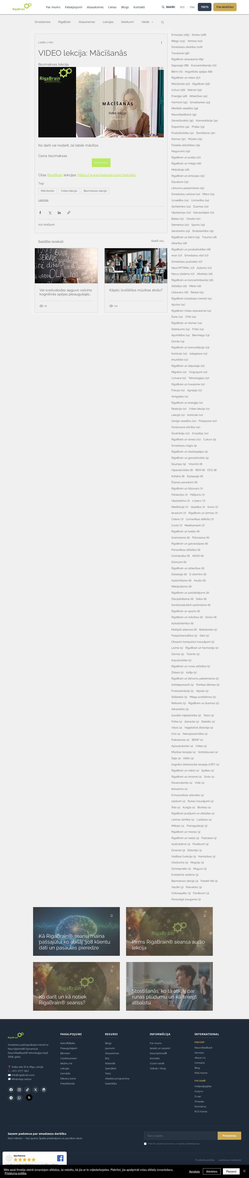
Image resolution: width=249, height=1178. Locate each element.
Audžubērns (180, 844)
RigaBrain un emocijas (188, 175)
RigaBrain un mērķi (185, 770)
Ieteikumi (127, 22)
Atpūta (202, 690)
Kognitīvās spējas (198, 71)
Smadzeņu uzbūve (185, 194)
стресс (198, 500)
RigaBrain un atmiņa (203, 512)
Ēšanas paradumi (184, 482)
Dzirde (177, 341)
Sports (198, 224)
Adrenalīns (180, 709)
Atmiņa (195, 41)
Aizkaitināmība (182, 623)
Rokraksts (194, 887)
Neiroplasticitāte (195, 733)
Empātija (200, 433)
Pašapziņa (208, 420)
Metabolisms (181, 586)
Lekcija (178, 414)
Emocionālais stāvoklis (187, 795)
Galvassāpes (203, 212)
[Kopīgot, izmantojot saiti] (69, 212)
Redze (197, 292)
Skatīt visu (157, 240)
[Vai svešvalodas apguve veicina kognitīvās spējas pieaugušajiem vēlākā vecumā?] (66, 265)
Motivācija (180, 169)
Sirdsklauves (208, 752)
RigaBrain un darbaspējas (189, 451)
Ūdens (177, 519)
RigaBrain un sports (185, 611)
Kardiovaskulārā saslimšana (190, 604)
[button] (162, 21)
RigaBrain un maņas (185, 831)
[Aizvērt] (244, 1171)
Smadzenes (42, 22)
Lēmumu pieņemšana (187, 188)
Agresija (194, 390)
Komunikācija (207, 120)
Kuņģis (189, 807)
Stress (199, 34)
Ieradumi (178, 512)
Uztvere (178, 378)
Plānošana (200, 537)
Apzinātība (180, 335)
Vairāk (145, 22)
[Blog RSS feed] (29, 1097)
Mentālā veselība (184, 108)
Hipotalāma (180, 500)
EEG (212, 470)
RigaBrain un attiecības (187, 568)
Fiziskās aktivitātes (185, 145)
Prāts (198, 329)
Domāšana (205, 132)
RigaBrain (64, 22)
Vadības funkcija (183, 856)
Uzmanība (200, 200)
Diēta (188, 758)
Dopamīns (180, 126)
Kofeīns (178, 476)
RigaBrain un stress (186, 439)
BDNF (197, 739)
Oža (175, 733)
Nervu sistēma (183, 273)
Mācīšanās (47, 190)
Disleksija (179, 574)
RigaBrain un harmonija (201, 647)
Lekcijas (108, 22)
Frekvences (180, 739)
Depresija (180, 65)
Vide (199, 782)
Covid (176, 525)
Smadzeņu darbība (187, 47)
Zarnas (177, 654)
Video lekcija (69, 190)
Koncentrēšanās (204, 65)
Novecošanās (181, 782)
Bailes (177, 218)
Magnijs (197, 862)
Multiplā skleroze (184, 629)
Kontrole (195, 414)
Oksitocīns (179, 862)
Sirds (209, 776)
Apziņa (178, 304)
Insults (200, 580)
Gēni (204, 635)
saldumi (178, 801)
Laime (177, 647)
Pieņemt (231, 1171)
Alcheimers (181, 206)
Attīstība (179, 286)
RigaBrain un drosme (186, 776)
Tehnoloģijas (199, 378)
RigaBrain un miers (185, 77)
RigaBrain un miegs (186, 163)
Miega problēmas (203, 696)
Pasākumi (201, 844)
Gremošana (180, 537)
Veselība (197, 506)
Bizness (204, 807)
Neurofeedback (183, 114)
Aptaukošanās (182, 746)
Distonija (194, 850)
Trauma (209, 237)
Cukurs (209, 439)
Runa (177, 316)
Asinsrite (191, 721)
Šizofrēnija (180, 433)
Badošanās (208, 629)
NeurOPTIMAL (182, 267)
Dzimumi (178, 562)
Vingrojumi (198, 372)
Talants (193, 654)
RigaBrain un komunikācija (190, 347)
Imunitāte (179, 359)
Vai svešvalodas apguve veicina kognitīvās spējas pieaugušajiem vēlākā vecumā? (66, 292)
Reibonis (178, 703)
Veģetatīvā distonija (198, 727)
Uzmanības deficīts (200, 519)
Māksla (177, 825)
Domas (178, 139)
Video (201, 746)
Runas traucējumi (201, 801)
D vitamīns (197, 574)
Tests (208, 715)
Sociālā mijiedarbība (186, 715)
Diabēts (208, 721)
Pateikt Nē (209, 880)
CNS (190, 316)
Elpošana (180, 181)
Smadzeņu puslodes (186, 261)
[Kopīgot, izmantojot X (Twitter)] (50, 212)
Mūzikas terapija (183, 752)
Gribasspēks (181, 893)
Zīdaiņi (177, 672)
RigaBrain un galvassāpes (189, 543)
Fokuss (178, 390)
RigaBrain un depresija (188, 365)
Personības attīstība (185, 549)
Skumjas (178, 464)
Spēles (207, 770)
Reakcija (179, 408)
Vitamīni (195, 464)
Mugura (200, 868)
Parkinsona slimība (185, 427)
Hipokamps (181, 212)
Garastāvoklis (182, 120)
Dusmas (201, 206)
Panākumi (201, 893)
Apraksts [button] (194, 1171)
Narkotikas (206, 856)
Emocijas (180, 34)
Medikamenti (195, 525)
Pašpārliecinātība (184, 635)
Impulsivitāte (181, 660)
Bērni (177, 71)
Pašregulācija (197, 825)
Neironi (195, 89)
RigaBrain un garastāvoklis (190, 457)
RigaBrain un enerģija (187, 402)
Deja (176, 758)
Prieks (198, 126)
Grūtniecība (180, 555)
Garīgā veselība (183, 420)
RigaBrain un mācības (187, 617)
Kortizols (179, 353)
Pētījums (197, 494)
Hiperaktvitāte (182, 470)
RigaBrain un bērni (185, 237)
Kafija (191, 672)
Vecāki (177, 887)
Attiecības (198, 96)
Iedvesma (179, 788)
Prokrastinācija (182, 690)
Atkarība (179, 243)
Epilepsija (195, 476)
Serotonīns (180, 230)
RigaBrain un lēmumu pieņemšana (195, 678)
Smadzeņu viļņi (196, 255)
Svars (212, 506)
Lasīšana (204, 819)
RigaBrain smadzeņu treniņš (191, 298)
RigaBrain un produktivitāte (191, 249)
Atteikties (211, 1171)
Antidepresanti (182, 684)
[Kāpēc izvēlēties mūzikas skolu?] (136, 265)
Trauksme (180, 53)
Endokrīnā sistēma (184, 874)
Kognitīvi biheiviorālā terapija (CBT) (195, 764)
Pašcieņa (209, 838)
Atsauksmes (87, 22)
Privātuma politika (15, 1173)
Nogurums (180, 151)
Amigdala (179, 396)
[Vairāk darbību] (161, 42)
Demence (180, 224)
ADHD (198, 555)
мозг (176, 255)
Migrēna (179, 372)
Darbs (211, 617)
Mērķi (195, 286)
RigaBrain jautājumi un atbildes (193, 813)
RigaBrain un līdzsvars (187, 488)
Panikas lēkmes (208, 684)
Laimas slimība (182, 819)
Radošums (180, 329)
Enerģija (179, 96)
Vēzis (176, 727)
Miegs (178, 41)
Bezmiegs (201, 335)
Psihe (176, 721)
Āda (175, 807)
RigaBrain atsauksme (187, 59)
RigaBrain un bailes (185, 531)
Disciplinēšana (182, 598)
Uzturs (178, 89)
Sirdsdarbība (203, 230)
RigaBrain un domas (186, 322)
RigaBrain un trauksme (188, 384)
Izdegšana (198, 353)
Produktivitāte (182, 132)
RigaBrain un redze (185, 838)
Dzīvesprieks (181, 868)
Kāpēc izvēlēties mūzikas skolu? (136, 290)
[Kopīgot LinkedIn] (59, 212)
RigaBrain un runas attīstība (190, 666)
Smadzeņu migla (184, 445)
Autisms (204, 267)
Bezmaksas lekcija (95, 190)
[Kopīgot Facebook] (40, 212)
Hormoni (179, 102)
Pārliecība (179, 494)
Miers (209, 194)
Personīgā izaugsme (186, 899)
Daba (201, 598)
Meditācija (179, 506)
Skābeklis (179, 696)
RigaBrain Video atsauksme (191, 310)
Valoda (193, 218)
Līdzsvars (179, 292)
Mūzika (195, 139)
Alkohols (205, 273)
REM (200, 470)
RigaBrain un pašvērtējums (190, 592)
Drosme (178, 850)
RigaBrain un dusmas (203, 703)
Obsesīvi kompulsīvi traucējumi (192, 641)
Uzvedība (180, 200)
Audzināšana (181, 580)
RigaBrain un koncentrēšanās (192, 280)
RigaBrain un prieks (186, 157)
